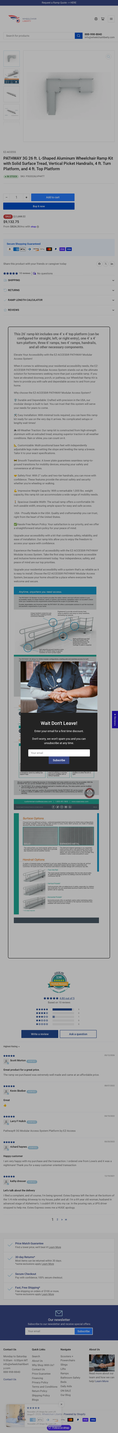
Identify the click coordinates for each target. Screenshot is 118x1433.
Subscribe (59, 760)
